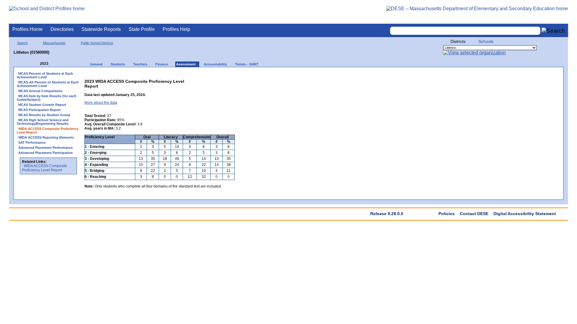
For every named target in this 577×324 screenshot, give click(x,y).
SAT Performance (32, 142)
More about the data (100, 102)
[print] (197, 80)
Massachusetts (54, 43)
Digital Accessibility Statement (524, 213)
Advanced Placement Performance (45, 147)
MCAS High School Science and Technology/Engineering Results (43, 121)
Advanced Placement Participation (45, 152)
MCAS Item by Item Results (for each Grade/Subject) (46, 97)
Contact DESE (474, 213)
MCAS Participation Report (39, 110)
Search (22, 43)
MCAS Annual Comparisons (40, 91)
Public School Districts (97, 43)
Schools (485, 41)
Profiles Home (27, 29)
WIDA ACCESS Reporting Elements (46, 137)
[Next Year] (56, 64)
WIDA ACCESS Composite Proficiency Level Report (44, 168)
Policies (446, 213)
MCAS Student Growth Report (42, 104)
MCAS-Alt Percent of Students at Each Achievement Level (48, 84)
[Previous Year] (36, 64)
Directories (62, 29)
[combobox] (465, 31)
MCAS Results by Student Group (44, 115)
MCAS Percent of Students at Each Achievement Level (45, 75)
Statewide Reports (101, 29)
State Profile (142, 29)
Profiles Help (176, 29)
